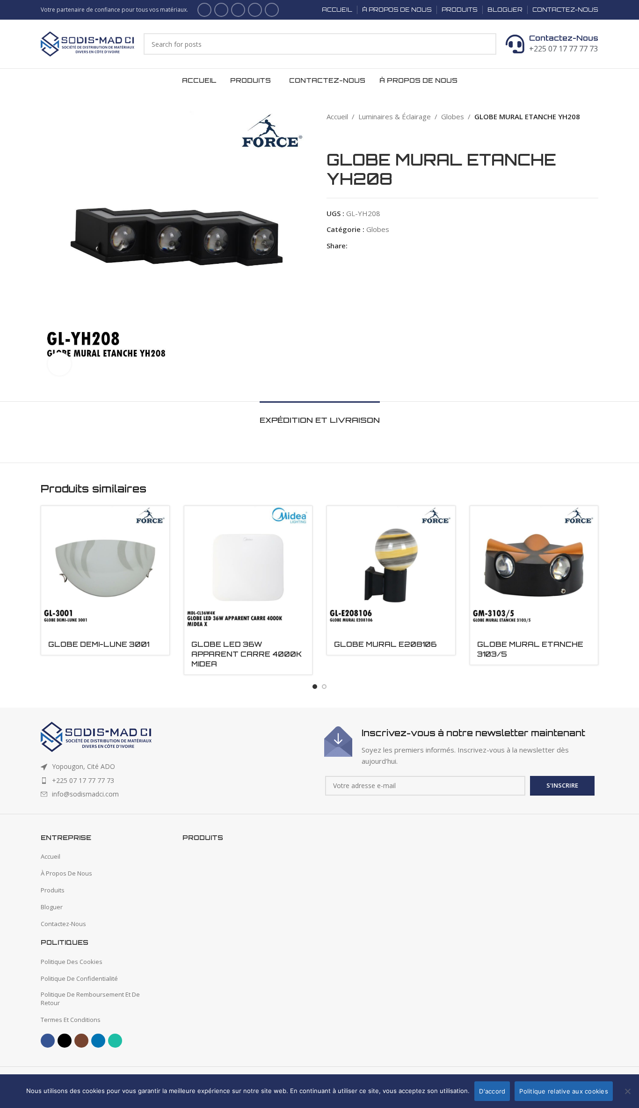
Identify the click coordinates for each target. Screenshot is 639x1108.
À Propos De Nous (66, 873)
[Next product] (350, 136)
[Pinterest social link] (374, 245)
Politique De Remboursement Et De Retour (90, 998)
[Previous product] (331, 136)
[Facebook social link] (204, 10)
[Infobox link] (461, 746)
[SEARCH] (485, 44)
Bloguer (52, 907)
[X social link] (221, 10)
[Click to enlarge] (59, 364)
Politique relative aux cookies (563, 1091)
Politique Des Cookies (71, 961)
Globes (452, 116)
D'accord (492, 1091)
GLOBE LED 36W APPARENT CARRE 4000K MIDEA (246, 654)
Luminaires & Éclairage (394, 116)
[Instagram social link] (238, 10)
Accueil (337, 116)
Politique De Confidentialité (79, 978)
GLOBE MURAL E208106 (385, 644)
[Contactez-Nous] (515, 44)
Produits (53, 890)
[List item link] (178, 780)
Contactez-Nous (563, 38)
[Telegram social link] (406, 245)
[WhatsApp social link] (272, 10)
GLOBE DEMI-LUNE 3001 (98, 644)
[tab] (320, 415)
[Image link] (96, 736)
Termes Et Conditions (71, 1019)
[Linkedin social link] (255, 10)
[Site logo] (87, 43)
